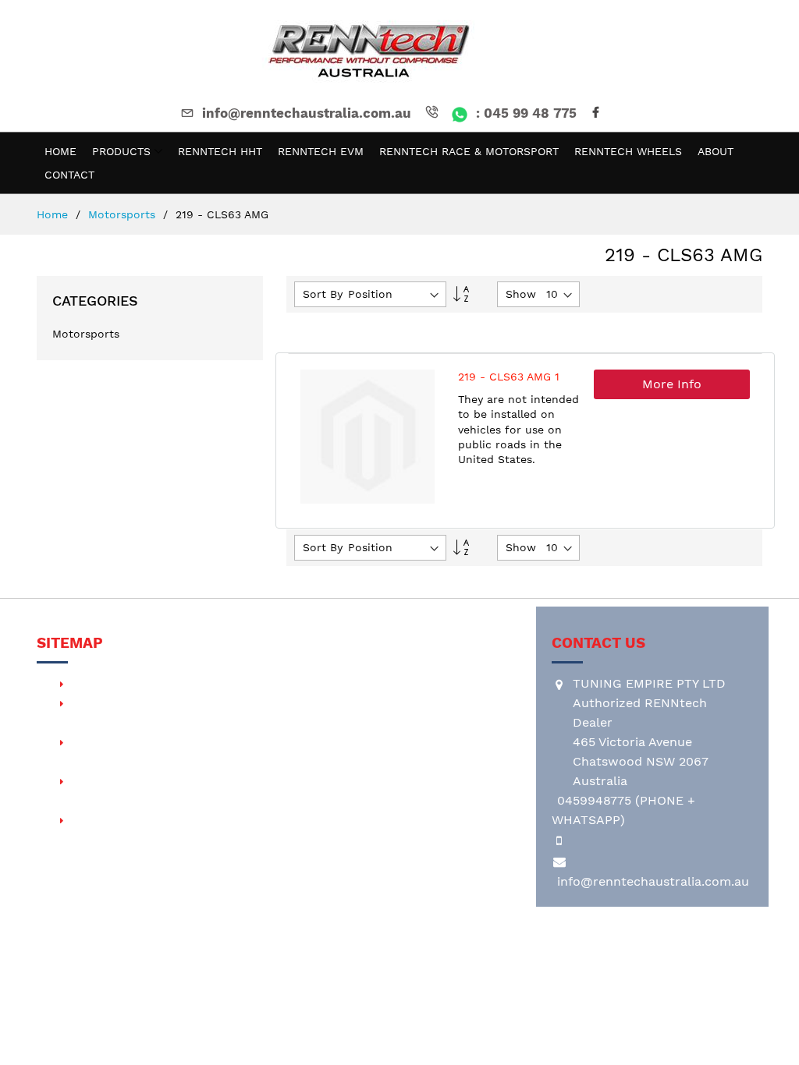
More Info (671, 384)
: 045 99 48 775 (524, 113)
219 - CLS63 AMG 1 (508, 376)
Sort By (323, 294)
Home (54, 214)
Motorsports (123, 214)
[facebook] (598, 113)
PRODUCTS (101, 683)
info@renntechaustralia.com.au (306, 113)
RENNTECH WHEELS (129, 819)
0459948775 (594, 800)
